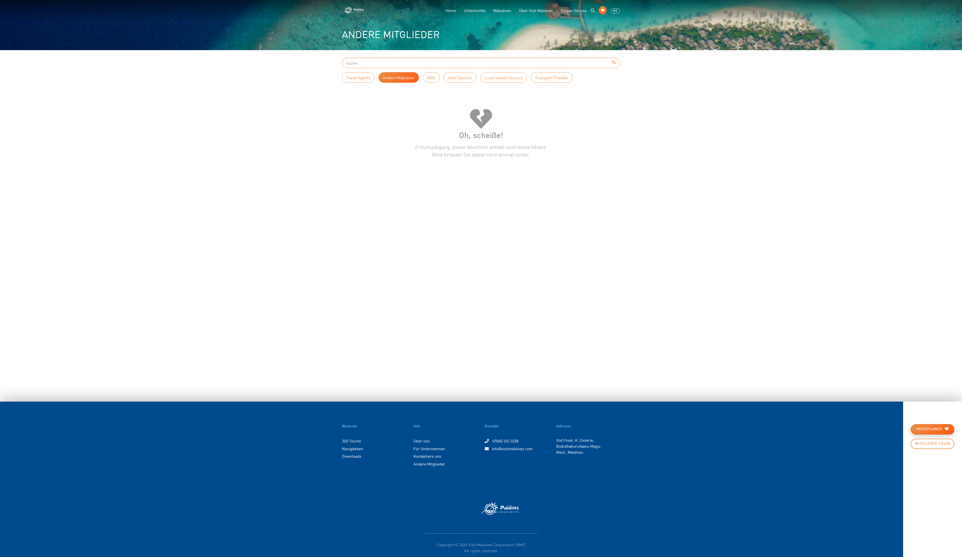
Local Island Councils (504, 77)
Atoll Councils (460, 77)
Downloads (352, 456)
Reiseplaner (930, 429)
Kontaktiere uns (427, 456)
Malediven (502, 10)
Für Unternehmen (429, 448)
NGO (431, 77)
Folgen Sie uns (574, 10)
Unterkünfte (474, 10)
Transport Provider (551, 77)
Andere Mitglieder (399, 77)
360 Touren (351, 441)
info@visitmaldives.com (512, 448)
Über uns (421, 441)
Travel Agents (358, 77)
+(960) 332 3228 (504, 441)
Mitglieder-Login (932, 443)
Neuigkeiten (352, 448)
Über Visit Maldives (536, 10)
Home (451, 10)
